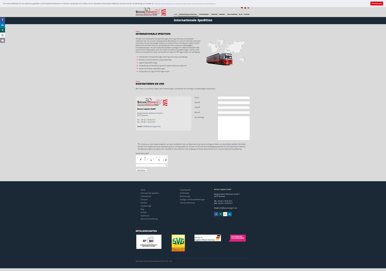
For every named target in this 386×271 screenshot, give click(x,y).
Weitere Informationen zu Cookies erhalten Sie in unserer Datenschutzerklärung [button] (185, 3)
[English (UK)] (248, 8)
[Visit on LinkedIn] (2, 24)
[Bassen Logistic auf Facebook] (216, 214)
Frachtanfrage (232, 14)
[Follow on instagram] (2, 35)
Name (197, 102)
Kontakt (247, 14)
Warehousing (185, 196)
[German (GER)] (242, 8)
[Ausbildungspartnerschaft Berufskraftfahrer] (149, 242)
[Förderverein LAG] (208, 238)
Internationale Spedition (188, 14)
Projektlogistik (185, 190)
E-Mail (197, 107)
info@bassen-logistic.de (151, 126)
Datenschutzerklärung (233, 149)
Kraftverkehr (184, 193)
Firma (197, 97)
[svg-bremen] (178, 243)
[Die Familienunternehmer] (237, 238)
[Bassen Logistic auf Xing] (221, 214)
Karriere (222, 14)
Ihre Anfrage (199, 117)
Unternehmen (204, 14)
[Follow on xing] (2, 30)
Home (176, 14)
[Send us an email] (2, 40)
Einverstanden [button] (377, 3)
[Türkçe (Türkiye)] (245, 8)
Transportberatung (187, 203)
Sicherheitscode (142, 153)
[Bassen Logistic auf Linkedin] (230, 214)
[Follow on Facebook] (2, 19)
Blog (240, 14)
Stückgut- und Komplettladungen (192, 199)
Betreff (197, 112)
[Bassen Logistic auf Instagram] (225, 214)
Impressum (145, 216)
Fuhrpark (214, 14)
